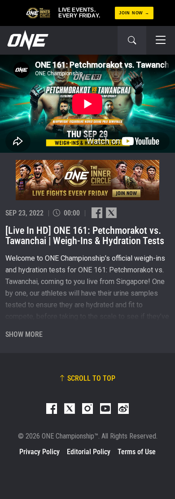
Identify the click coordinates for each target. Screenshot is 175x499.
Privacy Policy (39, 451)
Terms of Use (137, 451)
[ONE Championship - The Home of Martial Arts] (26, 40)
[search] (132, 40)
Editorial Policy (88, 451)
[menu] (160, 40)
